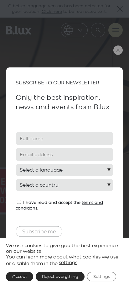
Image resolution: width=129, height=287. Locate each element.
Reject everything (60, 276)
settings (68, 262)
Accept (19, 276)
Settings (101, 276)
